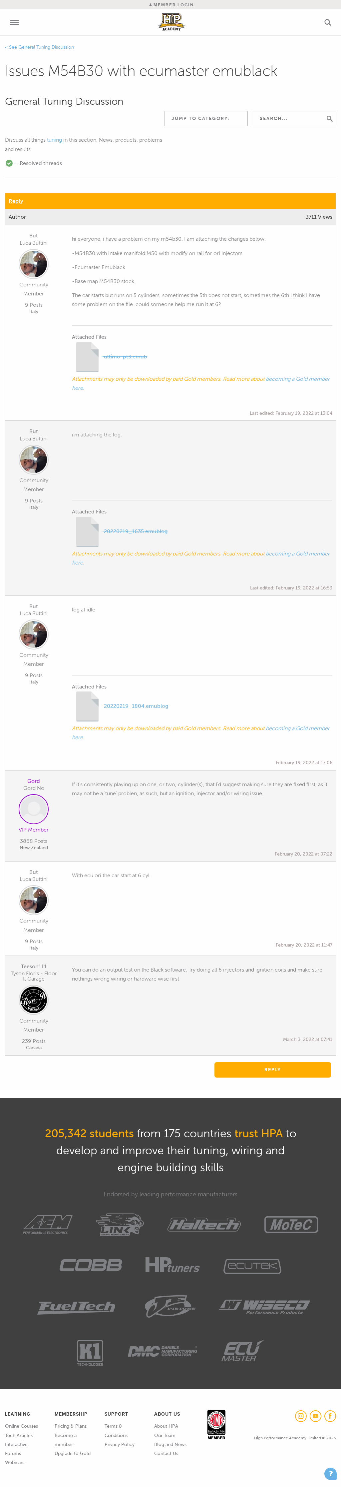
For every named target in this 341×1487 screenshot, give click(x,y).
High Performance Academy (171, 22)
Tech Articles (19, 1435)
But (33, 235)
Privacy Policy (120, 1444)
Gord (33, 781)
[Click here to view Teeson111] (34, 1001)
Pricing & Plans (71, 1426)
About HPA (166, 1426)
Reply (16, 201)
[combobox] (206, 118)
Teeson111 (34, 966)
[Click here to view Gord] (34, 810)
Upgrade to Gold (73, 1453)
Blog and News (170, 1444)
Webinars (14, 1462)
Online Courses (21, 1426)
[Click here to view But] (34, 265)
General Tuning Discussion (46, 47)
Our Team (164, 1435)
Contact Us (166, 1453)
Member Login (173, 5)
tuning (54, 140)
